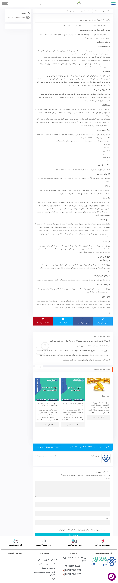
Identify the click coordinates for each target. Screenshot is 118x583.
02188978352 (73, 574)
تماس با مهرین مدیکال (47, 564)
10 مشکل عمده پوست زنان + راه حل (73, 404)
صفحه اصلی (106, 11)
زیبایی (94, 25)
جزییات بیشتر (46, 424)
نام (108, 500)
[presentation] (40, 367)
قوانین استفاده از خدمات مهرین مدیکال (44, 573)
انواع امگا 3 (105, 396)
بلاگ (96, 11)
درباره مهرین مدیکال (48, 568)
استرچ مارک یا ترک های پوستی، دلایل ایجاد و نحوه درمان (48, 404)
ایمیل (108, 509)
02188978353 (73, 570)
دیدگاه (107, 478)
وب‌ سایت (107, 518)
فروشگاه (52, 579)
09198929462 (72, 566)
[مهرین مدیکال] (103, 561)
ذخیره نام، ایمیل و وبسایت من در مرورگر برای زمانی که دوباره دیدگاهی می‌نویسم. (81, 529)
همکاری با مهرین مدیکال (46, 560)
